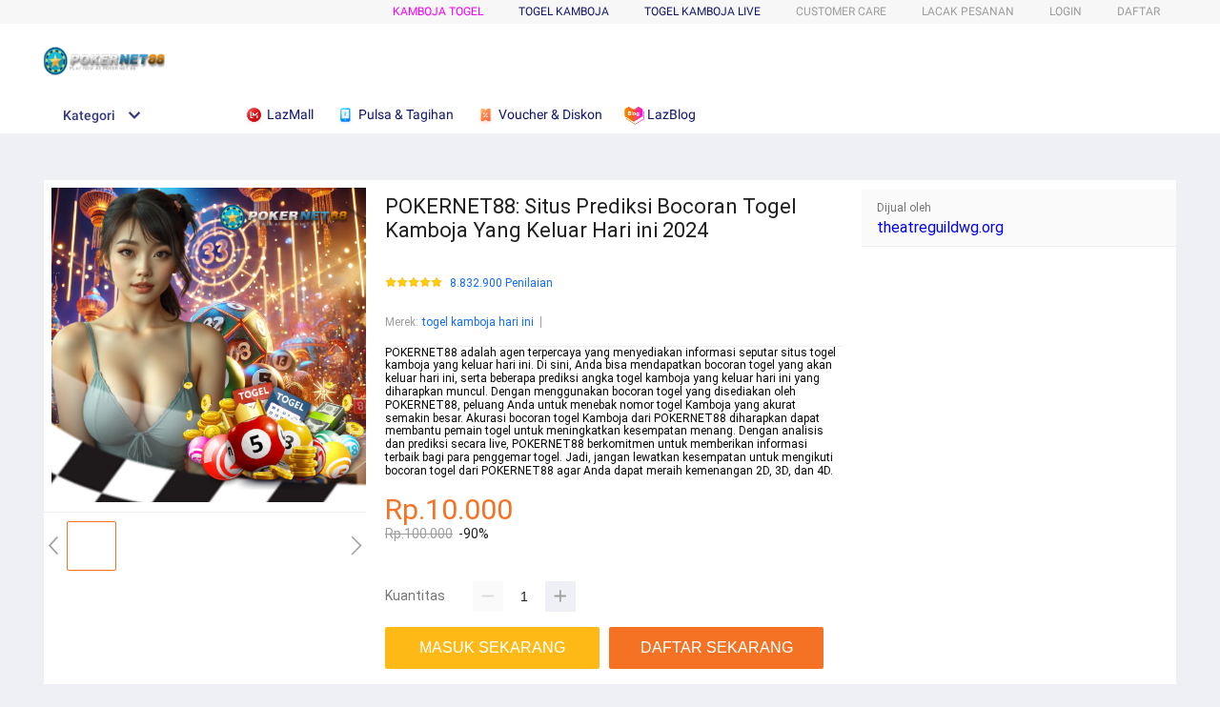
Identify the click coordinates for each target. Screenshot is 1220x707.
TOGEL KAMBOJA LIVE (702, 11)
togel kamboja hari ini (478, 322)
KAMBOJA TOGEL (438, 11)
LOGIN (1065, 11)
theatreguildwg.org (940, 227)
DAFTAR (1138, 11)
